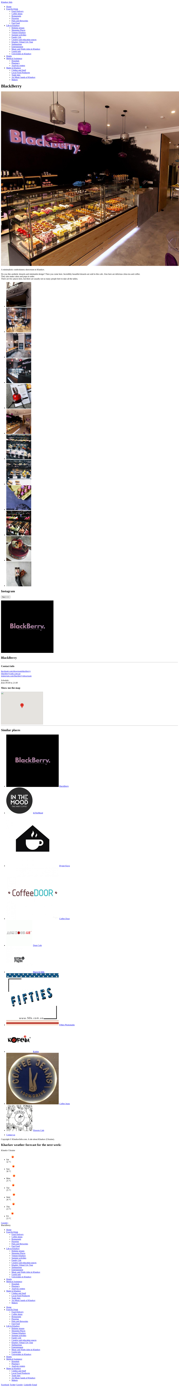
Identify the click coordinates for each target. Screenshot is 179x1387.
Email (34, 1385)
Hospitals (15, 61)
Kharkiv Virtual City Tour (22, 42)
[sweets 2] (18, 484)
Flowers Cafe (38, 1130)
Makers (15, 80)
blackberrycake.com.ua (10, 673)
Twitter (13, 1385)
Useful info (16, 51)
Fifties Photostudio (67, 1025)
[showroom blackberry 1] (18, 306)
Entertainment (17, 47)
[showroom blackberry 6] (18, 433)
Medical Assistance (14, 58)
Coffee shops (17, 14)
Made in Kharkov (13, 68)
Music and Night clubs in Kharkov (26, 49)
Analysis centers (18, 65)
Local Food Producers (21, 72)
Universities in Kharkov (21, 54)
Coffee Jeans (64, 1104)
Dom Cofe (37, 945)
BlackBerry (64, 786)
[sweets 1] (18, 459)
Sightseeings (17, 44)
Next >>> (5, 597)
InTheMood (38, 813)
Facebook (5, 1385)
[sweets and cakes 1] (18, 535)
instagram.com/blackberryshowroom (16, 676)
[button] (22, 705)
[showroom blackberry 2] (18, 332)
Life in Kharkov (13, 25)
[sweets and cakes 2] (18, 560)
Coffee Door (64, 919)
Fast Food (16, 23)
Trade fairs (16, 75)
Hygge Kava (64, 866)
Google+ (4, 1223)
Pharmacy (16, 63)
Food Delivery (18, 11)
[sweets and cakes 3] (18, 586)
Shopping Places (18, 30)
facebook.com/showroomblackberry (16, 671)
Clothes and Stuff (19, 70)
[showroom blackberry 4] (18, 382)
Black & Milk (38, 972)
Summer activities (19, 35)
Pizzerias (15, 18)
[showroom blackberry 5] (18, 408)
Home (8, 6)
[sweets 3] (18, 509)
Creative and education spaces (24, 39)
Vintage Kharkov (19, 32)
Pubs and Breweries (20, 21)
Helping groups (18, 28)
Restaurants (16, 16)
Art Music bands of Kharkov (23, 77)
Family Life (16, 37)
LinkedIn (28, 1385)
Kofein (36, 1051)
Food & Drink (12, 9)
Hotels (9, 56)
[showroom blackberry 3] (18, 357)
